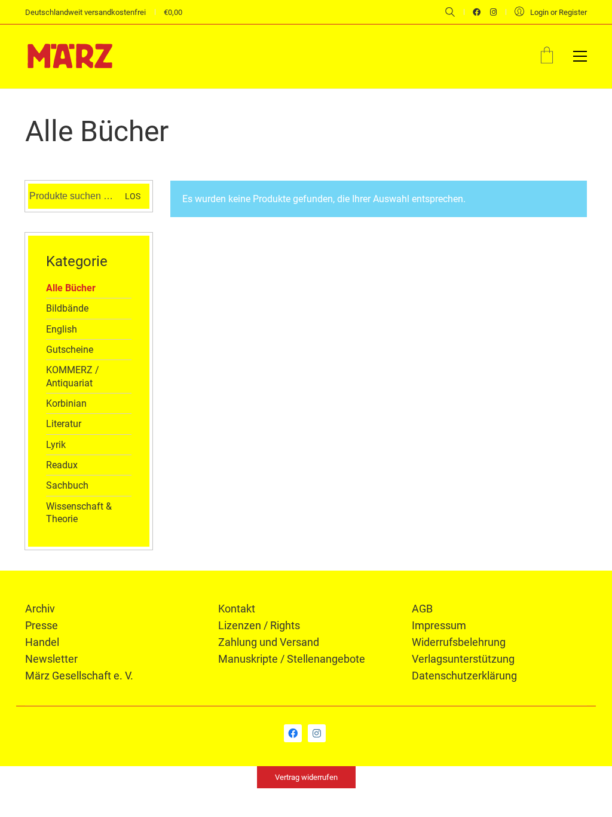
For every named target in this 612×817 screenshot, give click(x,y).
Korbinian (66, 403)
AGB (422, 608)
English (61, 329)
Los (132, 196)
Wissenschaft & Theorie (79, 513)
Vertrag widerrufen (306, 777)
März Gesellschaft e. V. (79, 675)
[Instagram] (317, 733)
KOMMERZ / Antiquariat (72, 376)
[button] (580, 56)
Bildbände (67, 308)
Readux (62, 465)
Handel (42, 642)
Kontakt (236, 608)
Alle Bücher (71, 288)
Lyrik (56, 444)
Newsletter (51, 659)
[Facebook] (293, 733)
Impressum (439, 625)
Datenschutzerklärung (464, 675)
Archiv (40, 608)
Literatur (63, 423)
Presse (41, 625)
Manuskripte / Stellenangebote (291, 659)
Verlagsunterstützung (463, 659)
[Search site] (450, 13)
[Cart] (546, 56)
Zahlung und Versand (268, 642)
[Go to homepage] (70, 56)
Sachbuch (67, 485)
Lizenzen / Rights (259, 625)
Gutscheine (69, 349)
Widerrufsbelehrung (459, 642)
